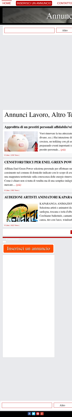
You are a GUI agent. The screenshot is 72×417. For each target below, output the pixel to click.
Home (7, 3)
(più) (63, 149)
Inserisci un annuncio (34, 3)
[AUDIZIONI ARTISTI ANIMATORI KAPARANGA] (28, 218)
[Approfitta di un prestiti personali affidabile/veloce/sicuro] (29, 147)
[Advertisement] (36, 72)
